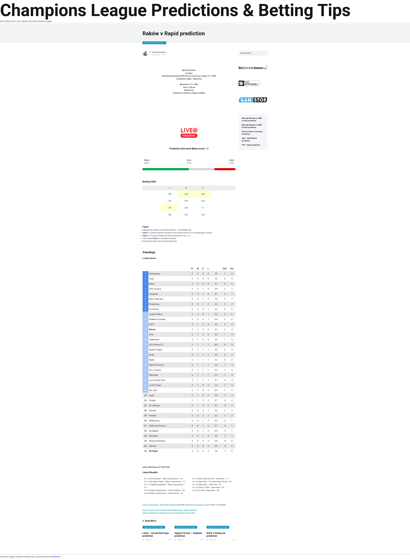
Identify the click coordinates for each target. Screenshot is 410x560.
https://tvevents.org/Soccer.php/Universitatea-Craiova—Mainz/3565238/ (170, 510)
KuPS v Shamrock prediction (216, 534)
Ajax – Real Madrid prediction (249, 139)
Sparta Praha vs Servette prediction (252, 133)
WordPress (56, 557)
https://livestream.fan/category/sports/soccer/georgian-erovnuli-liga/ (169, 513)
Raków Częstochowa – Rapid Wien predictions (160, 505)
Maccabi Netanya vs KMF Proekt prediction (252, 119)
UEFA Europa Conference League (154, 43)
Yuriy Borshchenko (158, 52)
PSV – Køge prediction (251, 145)
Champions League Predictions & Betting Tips (175, 10)
